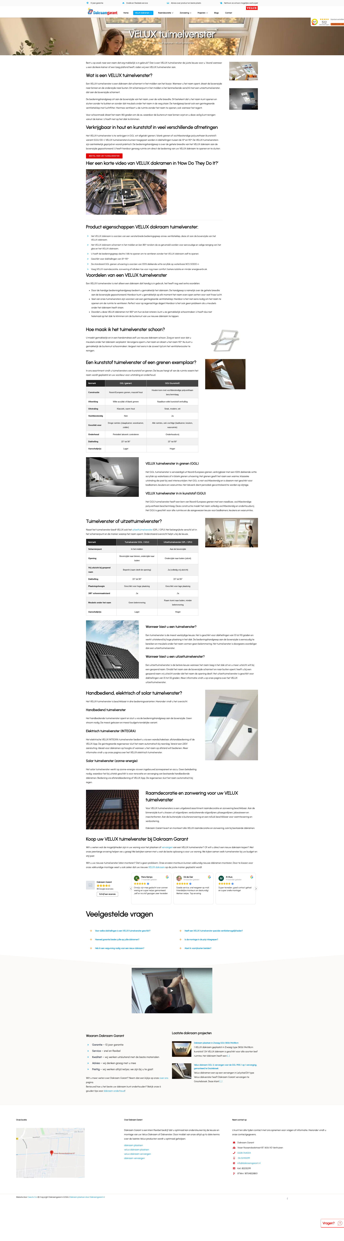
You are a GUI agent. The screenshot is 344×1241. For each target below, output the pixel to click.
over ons (164, 1078)
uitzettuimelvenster (142, 529)
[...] (228, 1055)
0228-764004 (244, 1153)
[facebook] (287, 1199)
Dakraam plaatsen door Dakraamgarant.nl (87, 1197)
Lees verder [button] (223, 900)
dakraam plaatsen (133, 1145)
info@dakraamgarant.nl (248, 1163)
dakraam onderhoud (114, 1091)
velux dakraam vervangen (137, 1154)
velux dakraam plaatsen (136, 1149)
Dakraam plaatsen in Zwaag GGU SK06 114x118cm (216, 1043)
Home (152, 43)
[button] (256, 889)
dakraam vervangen (134, 1158)
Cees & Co (32, 1197)
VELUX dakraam (156, 867)
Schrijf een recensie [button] (107, 894)
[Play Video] (126, 192)
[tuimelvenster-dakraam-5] (243, 89)
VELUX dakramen (165, 43)
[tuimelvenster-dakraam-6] (243, 63)
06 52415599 (243, 1158)
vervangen (167, 847)
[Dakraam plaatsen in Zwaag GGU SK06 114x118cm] (181, 1049)
